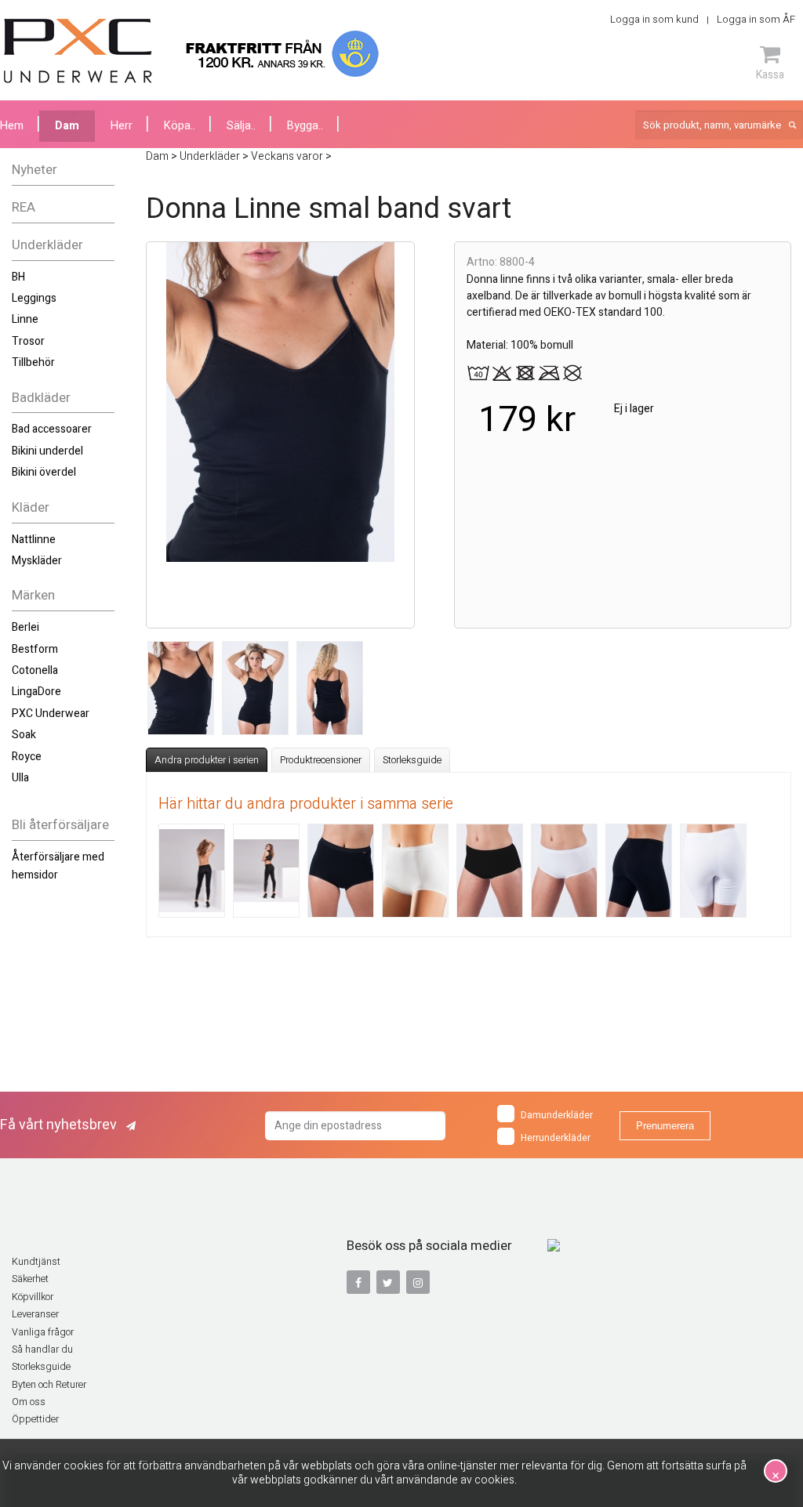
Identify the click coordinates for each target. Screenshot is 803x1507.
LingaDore (36, 691)
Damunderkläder (557, 1115)
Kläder (30, 507)
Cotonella (35, 670)
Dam (67, 126)
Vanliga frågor (43, 1332)
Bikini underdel (47, 451)
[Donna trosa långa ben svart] (638, 871)
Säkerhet (30, 1279)
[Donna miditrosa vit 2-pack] (564, 871)
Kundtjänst (36, 1262)
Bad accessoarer (52, 429)
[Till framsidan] (78, 51)
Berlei (25, 627)
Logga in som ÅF (756, 19)
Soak (24, 734)
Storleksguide (412, 760)
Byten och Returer (49, 1385)
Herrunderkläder (555, 1138)
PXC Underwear (50, 713)
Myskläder (37, 560)
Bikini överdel (44, 472)
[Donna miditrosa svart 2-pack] (489, 871)
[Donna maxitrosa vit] (415, 871)
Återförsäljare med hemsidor (58, 865)
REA (23, 207)
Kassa (770, 74)
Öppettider (35, 1419)
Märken (33, 595)
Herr (122, 126)
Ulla (20, 778)
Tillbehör (33, 362)
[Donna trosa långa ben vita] (713, 871)
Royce (27, 756)
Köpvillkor (32, 1297)
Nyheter (34, 169)
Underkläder (47, 245)
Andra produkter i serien (206, 760)
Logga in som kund (654, 19)
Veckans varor (287, 156)
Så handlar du (42, 1349)
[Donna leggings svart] (191, 871)
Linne (25, 319)
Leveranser (35, 1314)
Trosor (28, 341)
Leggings (34, 298)
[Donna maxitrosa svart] (340, 871)
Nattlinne (34, 539)
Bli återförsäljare (60, 825)
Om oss (28, 1402)
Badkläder (41, 398)
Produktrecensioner (321, 760)
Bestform (35, 649)
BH (18, 277)
